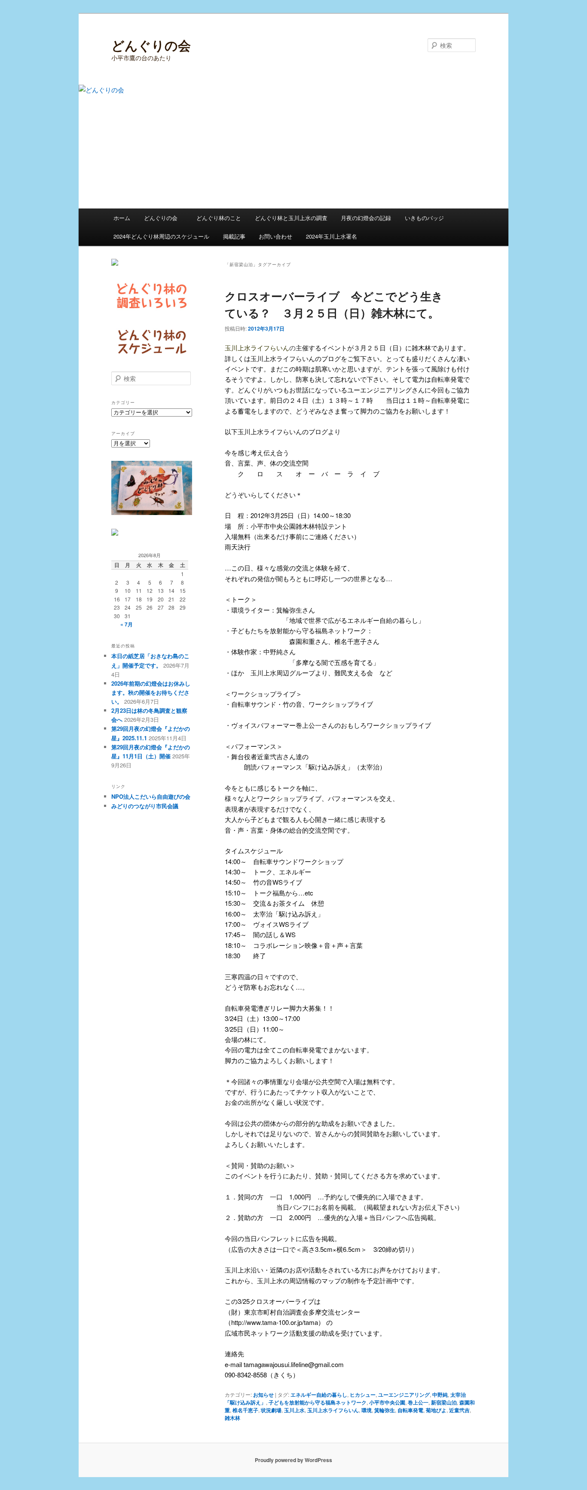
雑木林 (232, 1418)
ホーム (121, 218)
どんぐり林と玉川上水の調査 (291, 218)
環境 (366, 1410)
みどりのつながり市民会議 (144, 806)
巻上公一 (418, 1402)
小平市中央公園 (387, 1402)
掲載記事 (234, 236)
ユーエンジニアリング (404, 1394)
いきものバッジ (424, 218)
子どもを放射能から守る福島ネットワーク (318, 1402)
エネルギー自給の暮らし (318, 1394)
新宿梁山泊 (444, 1402)
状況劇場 (271, 1410)
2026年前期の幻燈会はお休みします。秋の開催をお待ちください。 (150, 692)
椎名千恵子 (245, 1410)
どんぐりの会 (151, 45)
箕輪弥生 (384, 1410)
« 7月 (126, 624)
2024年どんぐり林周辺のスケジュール (161, 236)
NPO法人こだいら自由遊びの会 (150, 796)
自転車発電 (410, 1410)
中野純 (440, 1394)
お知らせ (263, 1394)
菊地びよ (436, 1410)
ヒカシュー (363, 1394)
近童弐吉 (459, 1410)
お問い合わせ (275, 236)
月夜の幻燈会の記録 (366, 218)
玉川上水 (294, 1410)
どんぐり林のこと (218, 218)
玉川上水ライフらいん (333, 1410)
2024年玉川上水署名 (331, 236)
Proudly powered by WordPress (293, 1460)
